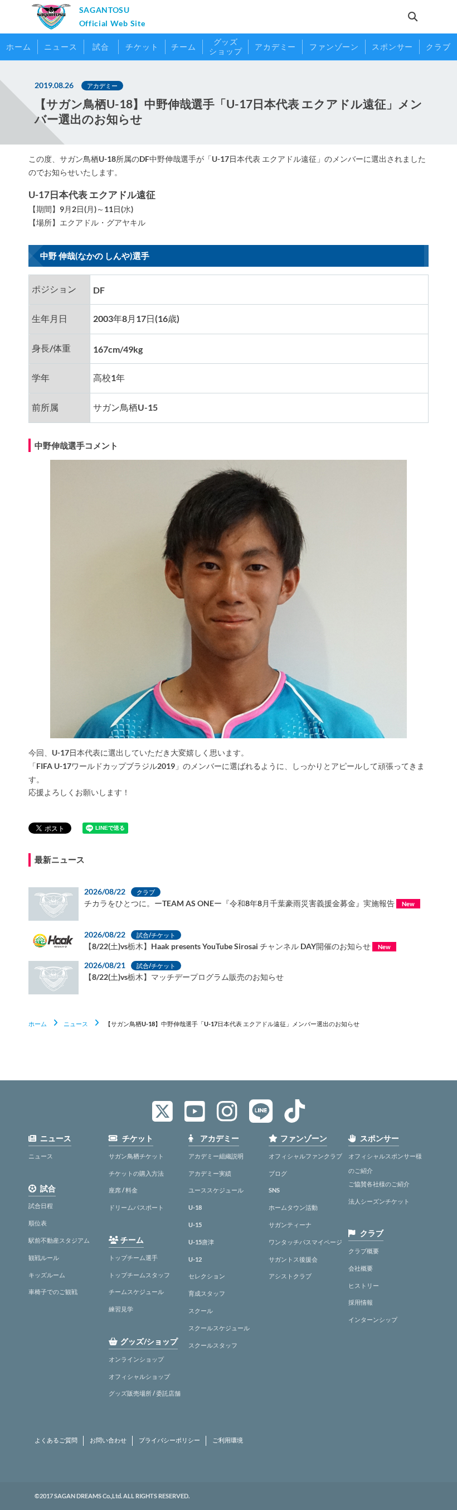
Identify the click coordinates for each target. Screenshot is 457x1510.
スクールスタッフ (212, 1345)
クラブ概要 (363, 1250)
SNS (274, 1190)
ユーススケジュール (216, 1190)
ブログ (278, 1173)
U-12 (195, 1259)
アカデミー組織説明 (216, 1156)
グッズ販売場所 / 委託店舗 (145, 1393)
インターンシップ (372, 1319)
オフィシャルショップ (139, 1376)
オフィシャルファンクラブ (305, 1156)
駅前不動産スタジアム (59, 1240)
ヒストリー (363, 1285)
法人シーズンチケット (379, 1201)
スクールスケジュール (219, 1327)
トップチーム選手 (133, 1257)
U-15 (195, 1224)
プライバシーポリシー (169, 1440)
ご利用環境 (227, 1440)
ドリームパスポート (136, 1207)
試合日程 (40, 1205)
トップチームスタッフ (139, 1274)
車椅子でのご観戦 (52, 1291)
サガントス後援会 (293, 1259)
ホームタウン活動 (293, 1207)
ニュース (76, 1023)
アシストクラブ (290, 1276)
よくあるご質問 (56, 1440)
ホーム (37, 1023)
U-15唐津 (201, 1241)
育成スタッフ (206, 1293)
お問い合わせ (108, 1440)
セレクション (206, 1276)
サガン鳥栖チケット (136, 1156)
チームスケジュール (136, 1291)
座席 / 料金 (123, 1190)
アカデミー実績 (209, 1173)
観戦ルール (43, 1257)
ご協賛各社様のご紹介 (379, 1183)
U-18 (195, 1207)
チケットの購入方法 (136, 1173)
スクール (200, 1310)
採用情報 (360, 1302)
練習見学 (121, 1308)
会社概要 (360, 1268)
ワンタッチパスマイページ (305, 1241)
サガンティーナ (290, 1224)
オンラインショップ (136, 1359)
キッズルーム (46, 1274)
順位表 (37, 1223)
